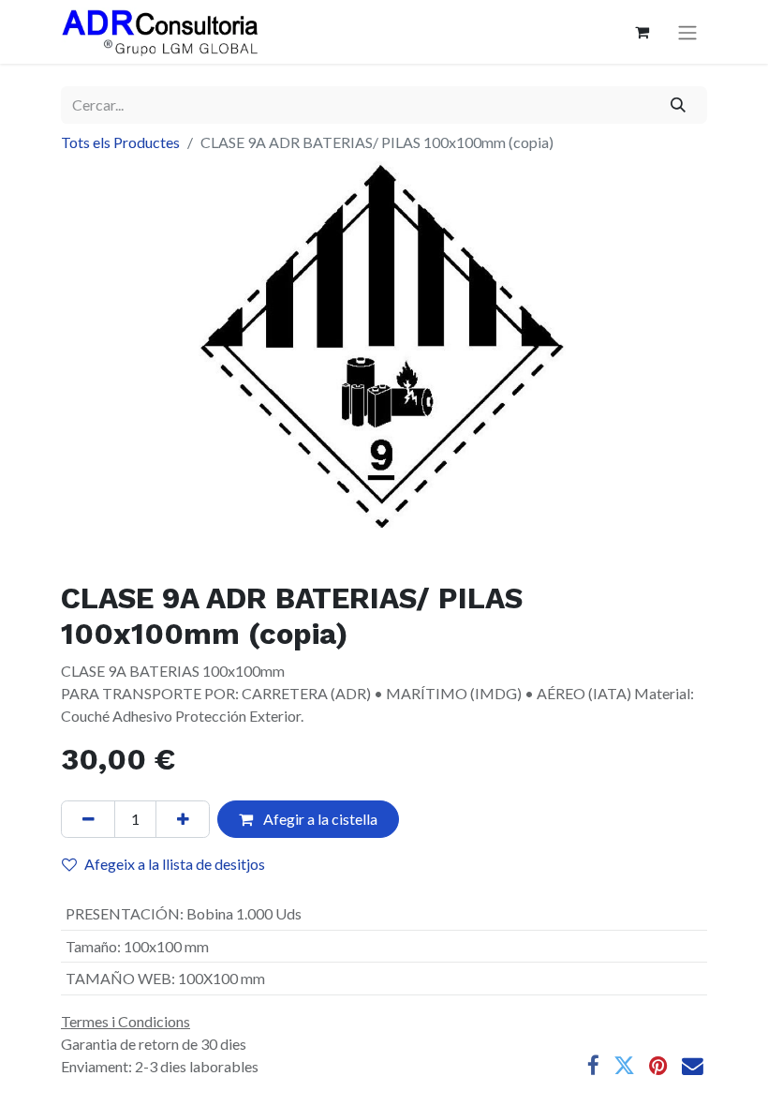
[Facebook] (593, 1066)
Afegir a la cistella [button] (318, 819)
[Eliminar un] (88, 819)
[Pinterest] (658, 1066)
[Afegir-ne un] (182, 819)
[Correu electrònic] (692, 1066)
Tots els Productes (120, 142)
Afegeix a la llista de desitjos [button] (174, 864)
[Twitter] (624, 1066)
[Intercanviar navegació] (687, 32)
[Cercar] (678, 105)
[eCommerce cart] (641, 32)
